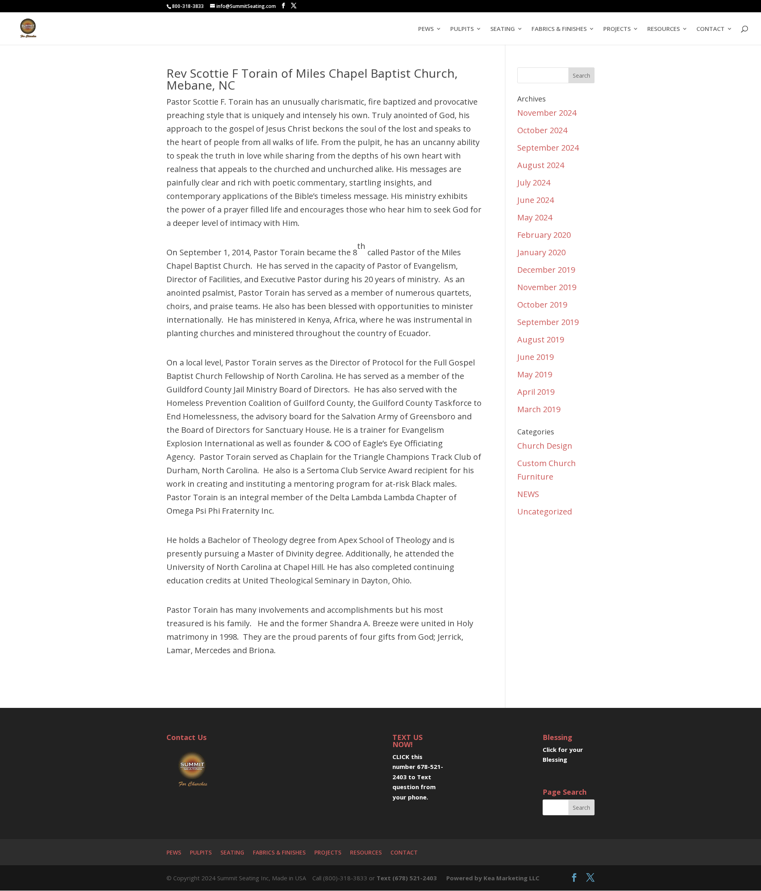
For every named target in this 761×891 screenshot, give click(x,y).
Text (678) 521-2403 (407, 878)
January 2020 (541, 252)
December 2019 (546, 269)
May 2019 (534, 374)
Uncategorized (544, 511)
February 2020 (544, 234)
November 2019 (546, 287)
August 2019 (540, 339)
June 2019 (535, 357)
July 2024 (533, 182)
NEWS (528, 494)
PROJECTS (617, 29)
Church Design (544, 445)
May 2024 (534, 217)
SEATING (502, 29)
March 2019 (538, 409)
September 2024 (548, 147)
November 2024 (546, 112)
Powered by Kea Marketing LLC (492, 878)
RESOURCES (663, 29)
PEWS (426, 29)
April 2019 (535, 391)
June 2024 (535, 200)
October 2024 (542, 130)
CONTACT (710, 29)
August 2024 (540, 165)
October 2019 (542, 304)
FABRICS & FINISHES (559, 29)
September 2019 (548, 322)
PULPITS (462, 29)
